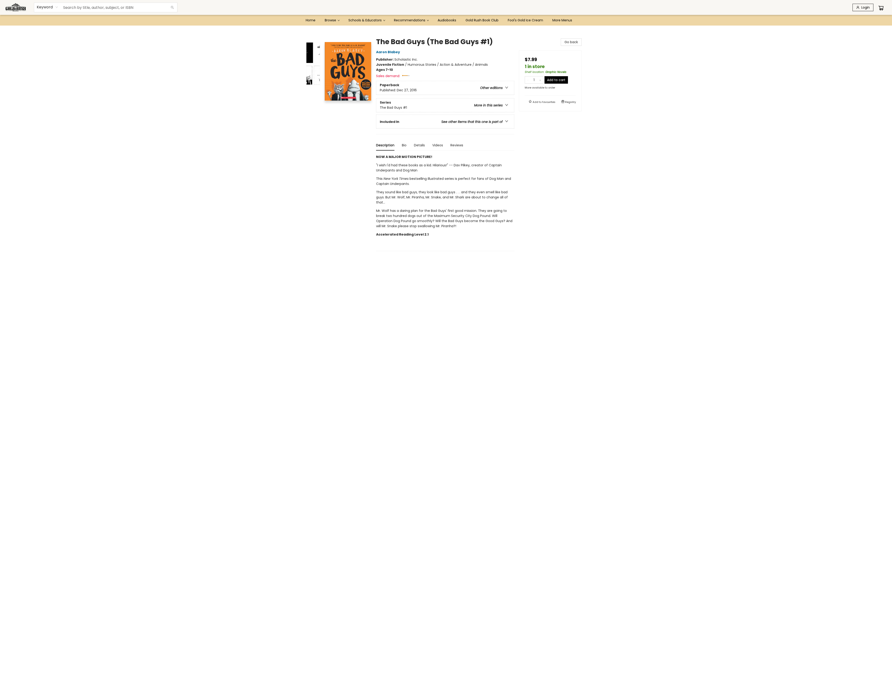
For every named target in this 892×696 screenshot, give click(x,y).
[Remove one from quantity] (528, 79)
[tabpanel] (445, 202)
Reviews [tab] (456, 145)
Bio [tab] (404, 145)
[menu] (446, 20)
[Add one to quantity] (540, 79)
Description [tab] (385, 145)
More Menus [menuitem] (562, 20)
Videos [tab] (437, 145)
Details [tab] (419, 145)
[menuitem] (310, 20)
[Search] (172, 7)
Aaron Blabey (388, 52)
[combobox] (47, 7)
